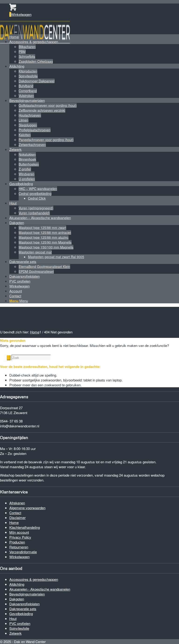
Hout (13, 618)
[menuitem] (94, 36)
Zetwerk (15, 633)
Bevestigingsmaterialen (27, 594)
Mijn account (19, 532)
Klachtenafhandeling (24, 527)
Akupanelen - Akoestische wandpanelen (39, 589)
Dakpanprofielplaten (24, 603)
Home (14, 522)
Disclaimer (17, 517)
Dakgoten (16, 598)
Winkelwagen (19, 556)
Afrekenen (17, 502)
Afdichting (16, 584)
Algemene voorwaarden (27, 507)
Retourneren (18, 546)
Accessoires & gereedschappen (33, 579)
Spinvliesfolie (19, 628)
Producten (17, 542)
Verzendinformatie (23, 551)
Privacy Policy (20, 537)
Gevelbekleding (21, 613)
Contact (15, 512)
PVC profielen (19, 623)
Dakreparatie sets (22, 608)
